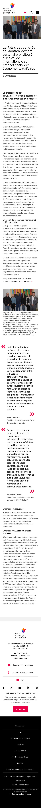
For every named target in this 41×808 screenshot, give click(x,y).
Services (20, 763)
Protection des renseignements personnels (20, 776)
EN (25, 12)
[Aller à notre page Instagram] (11, 688)
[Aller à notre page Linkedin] (20, 688)
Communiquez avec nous (23, 665)
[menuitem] (20, 665)
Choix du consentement (20, 785)
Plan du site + (20, 726)
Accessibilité (20, 781)
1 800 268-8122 (24, 656)
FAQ (22, 680)
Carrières (20, 744)
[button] (31, 12)
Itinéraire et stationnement (22, 672)
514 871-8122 (22, 653)
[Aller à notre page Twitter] (37, 688)
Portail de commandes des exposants (20, 769)
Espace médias (20, 751)
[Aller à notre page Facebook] (3, 688)
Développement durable (20, 757)
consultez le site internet (20, 282)
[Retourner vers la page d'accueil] (9, 8)
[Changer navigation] (37, 12)
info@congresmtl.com (20, 658)
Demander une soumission (20, 738)
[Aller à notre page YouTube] (28, 688)
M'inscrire (20, 709)
